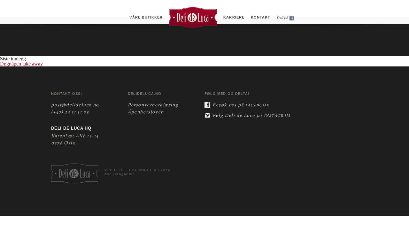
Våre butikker (146, 17)
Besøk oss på (241, 105)
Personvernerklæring (153, 105)
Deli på (282, 17)
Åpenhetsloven (146, 112)
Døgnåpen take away (21, 63)
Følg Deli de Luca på (251, 115)
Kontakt (260, 17)
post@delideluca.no (75, 105)
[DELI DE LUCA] (193, 17)
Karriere (233, 17)
